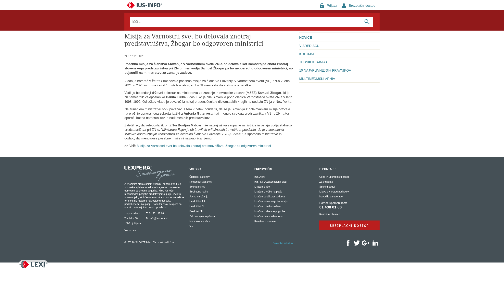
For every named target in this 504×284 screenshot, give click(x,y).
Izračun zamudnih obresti (268, 216)
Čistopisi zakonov (199, 176)
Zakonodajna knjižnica (202, 216)
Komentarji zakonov (200, 181)
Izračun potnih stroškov (267, 206)
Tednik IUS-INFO (313, 62)
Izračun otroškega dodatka (269, 196)
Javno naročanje (198, 196)
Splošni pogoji (327, 186)
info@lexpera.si (159, 218)
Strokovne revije (198, 191)
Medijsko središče (199, 221)
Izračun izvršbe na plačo (268, 191)
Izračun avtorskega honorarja (270, 201)
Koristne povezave (265, 221)
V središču (309, 46)
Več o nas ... (131, 230)
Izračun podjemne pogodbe (269, 211)
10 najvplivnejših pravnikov (325, 70)
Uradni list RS (197, 201)
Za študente (326, 181)
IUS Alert (259, 176)
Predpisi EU (196, 211)
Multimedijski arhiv (317, 79)
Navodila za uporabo (331, 196)
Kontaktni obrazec (329, 214)
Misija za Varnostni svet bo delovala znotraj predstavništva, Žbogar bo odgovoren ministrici (204, 146)
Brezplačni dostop (362, 5)
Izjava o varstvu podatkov (334, 191)
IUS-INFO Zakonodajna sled (270, 181)
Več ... (193, 226)
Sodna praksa (197, 186)
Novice (305, 37)
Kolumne (307, 54)
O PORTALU (327, 169)
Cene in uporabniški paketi (334, 176)
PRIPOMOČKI (263, 169)
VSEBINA (195, 169)
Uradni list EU (197, 206)
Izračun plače (262, 186)
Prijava (332, 5)
